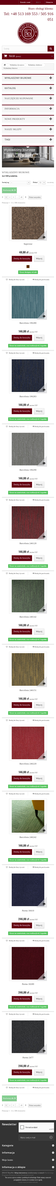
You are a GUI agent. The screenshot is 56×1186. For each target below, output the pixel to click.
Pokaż (35, 182)
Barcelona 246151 (28, 690)
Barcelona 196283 (28, 396)
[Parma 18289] (28, 963)
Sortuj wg (5, 182)
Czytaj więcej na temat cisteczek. (28, 1182)
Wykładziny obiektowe (35, 65)
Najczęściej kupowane (19, 98)
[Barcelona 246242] (28, 816)
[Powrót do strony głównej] (4, 65)
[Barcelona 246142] (28, 596)
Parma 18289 (28, 984)
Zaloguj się (49, 2)
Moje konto (7, 1160)
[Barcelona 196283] (28, 375)
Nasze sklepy (13, 129)
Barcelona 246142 (28, 617)
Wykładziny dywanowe (17, 65)
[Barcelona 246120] (28, 522)
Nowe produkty (15, 119)
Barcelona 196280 (28, 323)
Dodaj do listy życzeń (16, 280)
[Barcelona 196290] (28, 449)
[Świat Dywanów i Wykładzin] (28, 25)
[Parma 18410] (28, 890)
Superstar (28, 244)
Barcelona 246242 (28, 837)
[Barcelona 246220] (28, 743)
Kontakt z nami (25, 2)
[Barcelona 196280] (28, 302)
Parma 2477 (28, 1057)
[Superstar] (28, 223)
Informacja (12, 108)
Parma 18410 (28, 910)
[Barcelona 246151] (28, 669)
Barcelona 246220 (28, 763)
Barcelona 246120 (28, 543)
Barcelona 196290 (28, 470)
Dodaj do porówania (41, 280)
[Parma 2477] (28, 1036)
